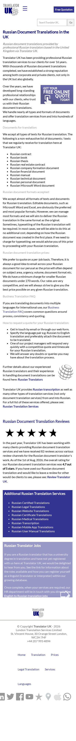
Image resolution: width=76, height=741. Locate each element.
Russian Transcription (25, 523)
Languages (24, 684)
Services (50, 669)
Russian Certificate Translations (32, 515)
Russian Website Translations (30, 511)
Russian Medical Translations (30, 519)
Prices (55, 654)
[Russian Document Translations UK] (38, 618)
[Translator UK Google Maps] (48, 695)
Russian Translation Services (21, 406)
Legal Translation (28, 669)
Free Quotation (64, 9)
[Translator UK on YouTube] (29, 695)
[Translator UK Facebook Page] (20, 695)
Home (21, 654)
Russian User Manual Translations (33, 531)
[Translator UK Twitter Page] (10, 695)
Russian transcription (46, 389)
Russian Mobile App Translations (32, 527)
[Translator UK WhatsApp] (67, 695)
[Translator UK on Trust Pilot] (39, 695)
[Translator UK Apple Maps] (57, 695)
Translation (38, 654)
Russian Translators (30, 379)
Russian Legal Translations (28, 507)
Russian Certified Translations (31, 502)
